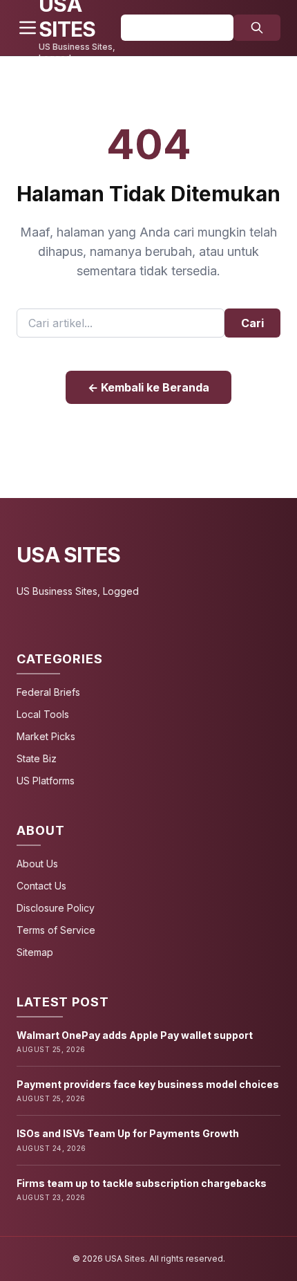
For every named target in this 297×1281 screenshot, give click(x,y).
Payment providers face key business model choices (148, 1084)
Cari (252, 323)
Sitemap (35, 952)
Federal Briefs (48, 692)
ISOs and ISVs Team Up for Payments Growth (128, 1133)
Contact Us (41, 886)
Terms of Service (56, 930)
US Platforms (46, 780)
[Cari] (256, 28)
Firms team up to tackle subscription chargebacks (142, 1183)
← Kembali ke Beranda (148, 387)
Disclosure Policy (56, 908)
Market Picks (46, 736)
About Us (37, 863)
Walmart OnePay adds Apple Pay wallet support (135, 1035)
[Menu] (28, 28)
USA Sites (68, 554)
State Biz (37, 758)
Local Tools (43, 714)
